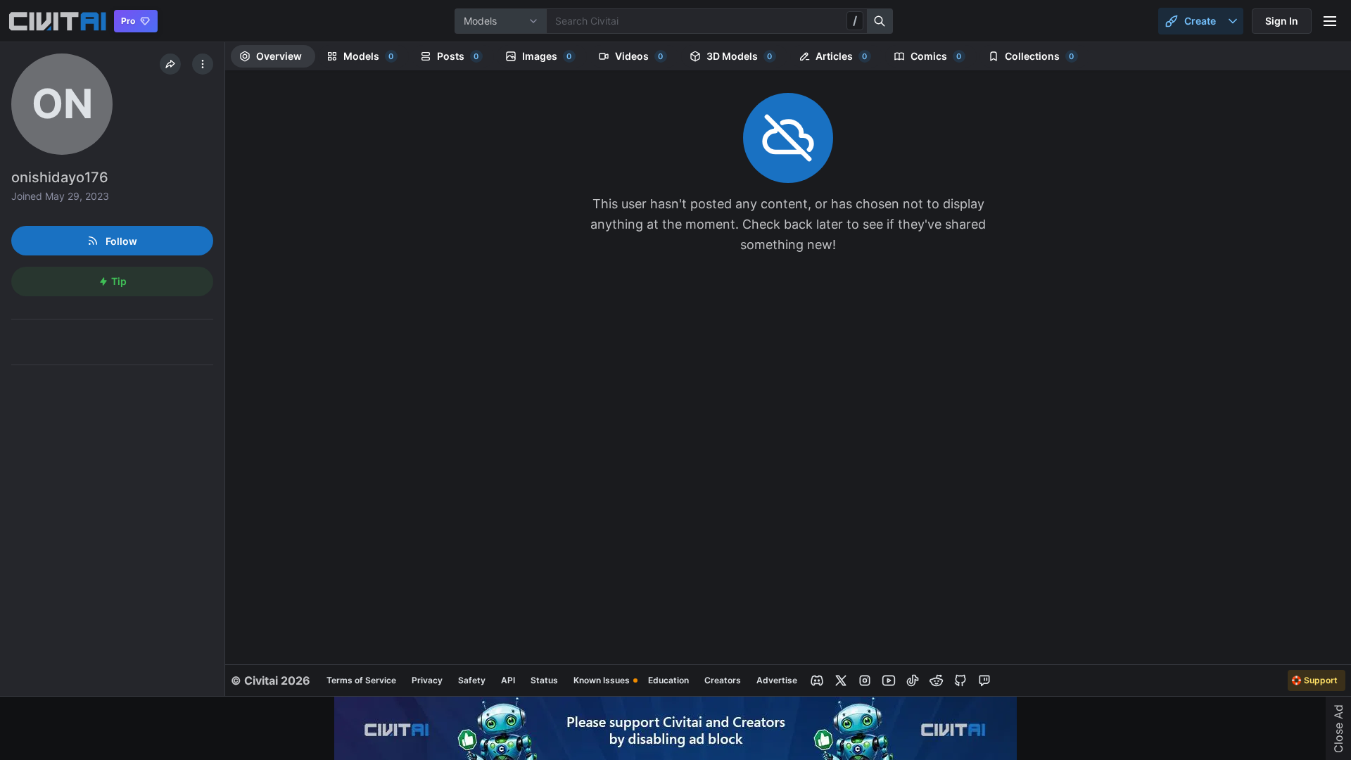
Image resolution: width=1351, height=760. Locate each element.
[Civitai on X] (841, 680)
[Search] (880, 21)
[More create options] (1232, 21)
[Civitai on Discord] (817, 680)
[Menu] (1330, 21)
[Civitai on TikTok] (913, 680)
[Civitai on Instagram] (865, 680)
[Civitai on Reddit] (937, 680)
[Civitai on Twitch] (984, 680)
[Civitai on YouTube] (889, 680)
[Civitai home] (57, 21)
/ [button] (855, 20)
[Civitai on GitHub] (960, 680)
